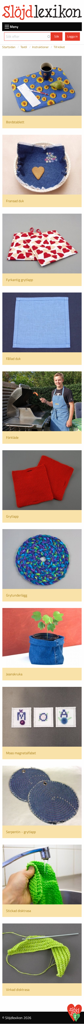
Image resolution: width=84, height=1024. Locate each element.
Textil (23, 47)
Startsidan (9, 47)
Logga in (72, 36)
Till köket (59, 47)
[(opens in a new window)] (76, 1020)
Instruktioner (40, 47)
